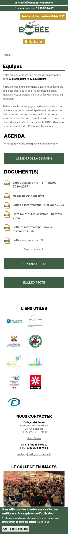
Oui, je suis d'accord (15, 528)
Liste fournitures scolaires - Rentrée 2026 (37, 216)
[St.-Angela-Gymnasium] (35, 328)
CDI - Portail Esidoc (34, 264)
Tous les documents (34, 249)
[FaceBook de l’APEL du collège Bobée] (14, 368)
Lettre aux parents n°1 (28, 240)
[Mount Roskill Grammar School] (14, 348)
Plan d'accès (34, 438)
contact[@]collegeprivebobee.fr (34, 2)
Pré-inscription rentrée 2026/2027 (43, 16)
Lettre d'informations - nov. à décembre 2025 (32, 229)
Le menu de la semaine (34, 158)
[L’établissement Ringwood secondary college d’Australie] (35, 348)
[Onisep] (35, 388)
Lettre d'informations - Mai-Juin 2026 (38, 205)
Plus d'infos (43, 521)
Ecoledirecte (34, 282)
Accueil (7, 54)
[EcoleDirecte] (14, 409)
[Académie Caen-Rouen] (14, 388)
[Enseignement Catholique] (35, 368)
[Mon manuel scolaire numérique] (14, 328)
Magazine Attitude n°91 (28, 195)
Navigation (36, 41)
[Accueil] (34, 28)
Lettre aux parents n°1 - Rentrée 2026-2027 (34, 184)
